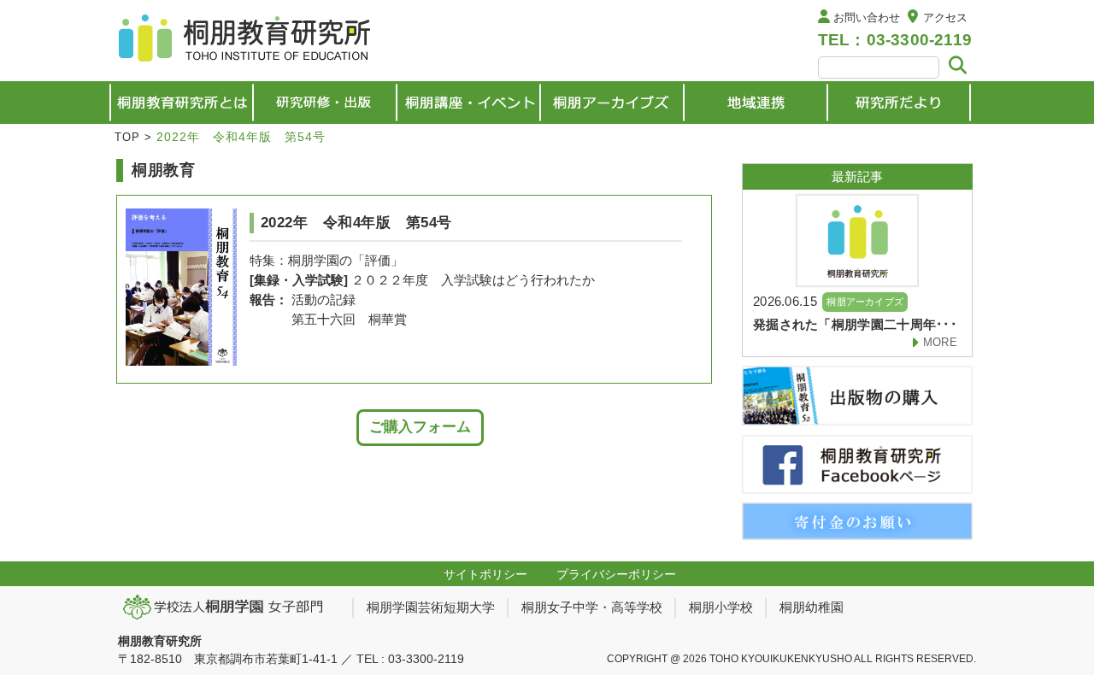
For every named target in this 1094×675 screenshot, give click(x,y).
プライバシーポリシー (616, 574)
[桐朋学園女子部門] (229, 606)
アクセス (945, 17)
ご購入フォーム (420, 427)
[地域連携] (755, 102)
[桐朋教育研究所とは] (181, 102)
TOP (127, 137)
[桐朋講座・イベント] (468, 102)
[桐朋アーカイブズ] (612, 102)
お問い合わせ (866, 17)
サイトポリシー (485, 574)
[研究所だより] (899, 102)
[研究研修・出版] (325, 102)
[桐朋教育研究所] (246, 40)
